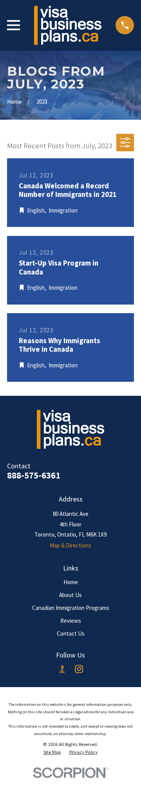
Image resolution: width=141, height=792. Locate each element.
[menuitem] (52, 752)
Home (70, 582)
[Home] (67, 25)
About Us (70, 595)
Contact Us (71, 633)
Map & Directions (70, 545)
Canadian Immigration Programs (70, 607)
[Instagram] (79, 669)
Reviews (70, 620)
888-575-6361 (33, 475)
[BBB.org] (62, 669)
